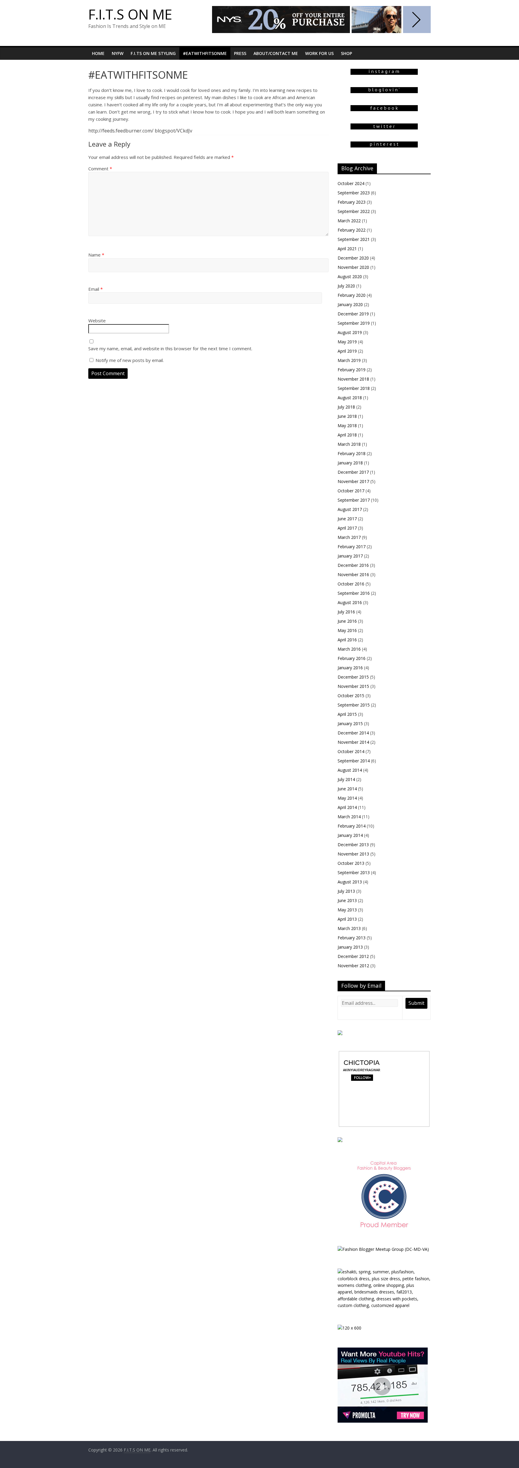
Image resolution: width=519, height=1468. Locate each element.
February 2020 (352, 295)
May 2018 (347, 425)
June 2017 (347, 518)
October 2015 (351, 695)
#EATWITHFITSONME (205, 53)
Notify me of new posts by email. (130, 360)
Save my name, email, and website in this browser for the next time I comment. (170, 348)
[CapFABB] (384, 1161)
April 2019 (347, 351)
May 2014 (347, 798)
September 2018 (354, 388)
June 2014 (347, 789)
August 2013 (350, 882)
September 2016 (354, 593)
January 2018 (350, 463)
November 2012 (353, 965)
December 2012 (353, 956)
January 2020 (350, 304)
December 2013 (353, 844)
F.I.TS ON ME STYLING (153, 53)
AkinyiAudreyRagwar (361, 1070)
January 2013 (350, 947)
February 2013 (352, 938)
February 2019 (352, 369)
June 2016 (347, 621)
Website (97, 321)
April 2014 (347, 807)
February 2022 (352, 230)
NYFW (117, 53)
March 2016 (349, 649)
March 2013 (349, 928)
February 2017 (352, 546)
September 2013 (354, 872)
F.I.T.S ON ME (130, 14)
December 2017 (353, 472)
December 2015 (353, 677)
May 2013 (347, 910)
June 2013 (347, 900)
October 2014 (351, 751)
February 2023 (352, 202)
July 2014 (346, 779)
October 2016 (351, 584)
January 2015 (350, 723)
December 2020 (353, 258)
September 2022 (354, 211)
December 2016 (353, 565)
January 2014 (350, 835)
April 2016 (347, 640)
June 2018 (347, 416)
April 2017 (347, 528)
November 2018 (353, 379)
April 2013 (347, 919)
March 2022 (349, 220)
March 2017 (349, 537)
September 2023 (354, 193)
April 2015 (347, 714)
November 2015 (353, 686)
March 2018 (349, 444)
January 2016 (350, 667)
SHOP (346, 53)
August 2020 (350, 276)
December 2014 (353, 733)
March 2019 (349, 360)
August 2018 (350, 397)
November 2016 (353, 574)
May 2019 (347, 342)
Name (96, 255)
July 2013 (346, 891)
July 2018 (346, 407)
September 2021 (354, 239)
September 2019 (354, 323)
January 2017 (350, 556)
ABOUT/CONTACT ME (275, 53)
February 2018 (352, 453)
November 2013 (353, 854)
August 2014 (350, 770)
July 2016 (346, 612)
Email (95, 289)
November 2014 (353, 742)
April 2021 (347, 248)
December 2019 (353, 314)
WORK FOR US (319, 53)
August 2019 (350, 332)
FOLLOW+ (361, 1077)
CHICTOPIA (362, 1062)
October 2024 (351, 183)
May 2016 (347, 630)
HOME (98, 53)
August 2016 (350, 602)
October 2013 (351, 863)
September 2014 (354, 761)
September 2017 (354, 500)
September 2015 (354, 705)
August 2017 (350, 509)
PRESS (240, 53)
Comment (100, 169)
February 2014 (352, 826)
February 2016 (352, 658)
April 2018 (347, 435)
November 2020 (353, 267)
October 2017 (351, 491)
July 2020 (346, 286)
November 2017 (353, 481)
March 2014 (349, 816)
